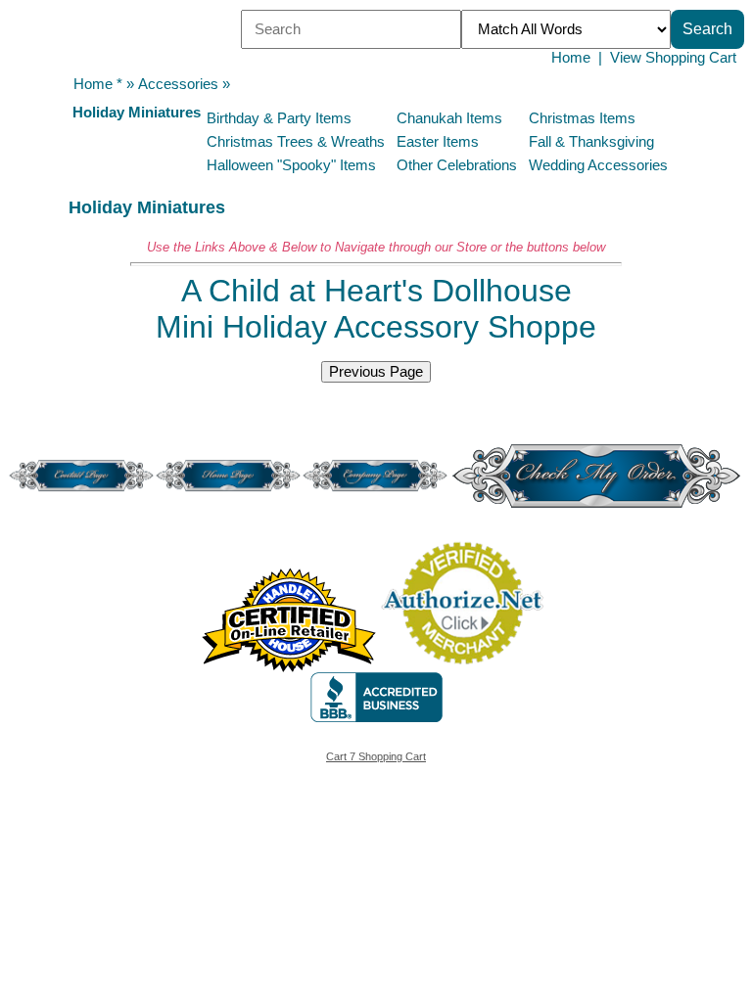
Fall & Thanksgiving (591, 142)
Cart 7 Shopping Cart (376, 756)
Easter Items (438, 142)
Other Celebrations (457, 165)
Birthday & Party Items (279, 118)
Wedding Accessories (598, 165)
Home (570, 58)
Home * (97, 84)
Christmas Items (582, 118)
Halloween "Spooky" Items (291, 165)
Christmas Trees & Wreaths (296, 142)
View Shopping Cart (673, 58)
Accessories (178, 84)
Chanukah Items (449, 118)
